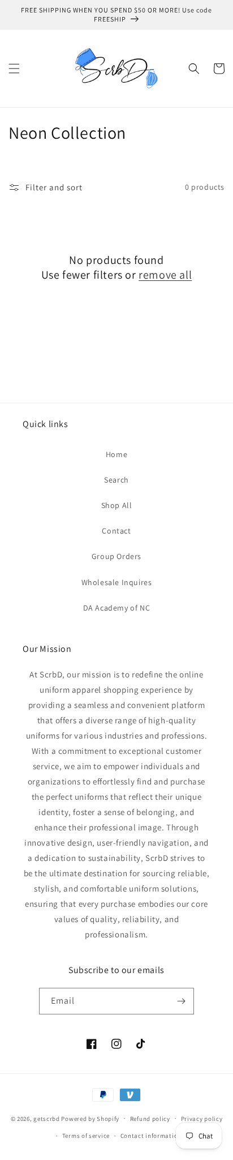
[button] (14, 68)
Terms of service (86, 1136)
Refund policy (150, 1119)
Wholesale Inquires (116, 582)
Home (116, 454)
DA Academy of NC (116, 608)
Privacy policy (202, 1119)
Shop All (116, 505)
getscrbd (46, 1118)
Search (116, 480)
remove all (165, 274)
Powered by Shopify (90, 1118)
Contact (116, 531)
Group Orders (116, 556)
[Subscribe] (181, 1001)
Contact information (151, 1136)
